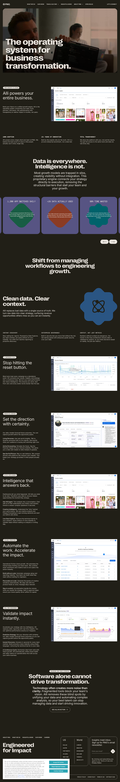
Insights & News (27, 737)
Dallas (65, 745)
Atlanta (65, 754)
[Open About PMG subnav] (82, 4)
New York (66, 757)
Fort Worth (66, 751)
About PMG (6, 737)
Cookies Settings (58, 771)
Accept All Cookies (58, 762)
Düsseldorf (80, 751)
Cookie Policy (91, 777)
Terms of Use (101, 777)
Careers (47, 737)
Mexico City (80, 760)
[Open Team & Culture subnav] (58, 4)
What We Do (16, 737)
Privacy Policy (96, 763)
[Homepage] (6, 4)
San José (79, 754)
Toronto (79, 757)
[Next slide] (113, 242)
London (79, 745)
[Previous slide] (104, 242)
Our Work (38, 737)
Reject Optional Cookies (58, 766)
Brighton (79, 748)
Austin (65, 748)
